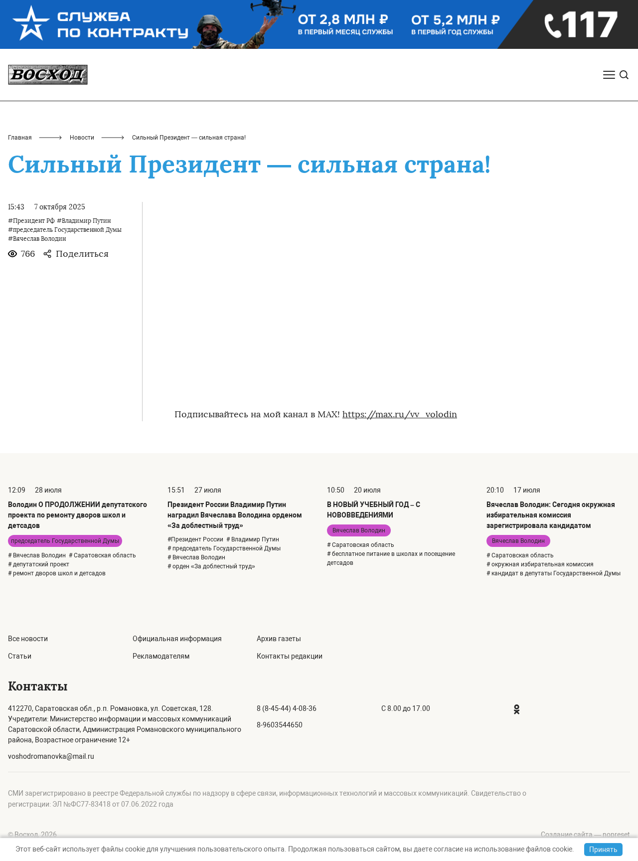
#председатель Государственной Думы (65, 229)
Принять (603, 850)
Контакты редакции (289, 656)
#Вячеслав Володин (37, 238)
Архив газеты (279, 639)
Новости (82, 137)
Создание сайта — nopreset (585, 835)
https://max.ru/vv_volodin (399, 414)
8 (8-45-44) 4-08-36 (287, 708)
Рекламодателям (161, 656)
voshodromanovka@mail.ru (51, 756)
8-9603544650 (280, 725)
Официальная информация (177, 639)
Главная (20, 137)
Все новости (28, 639)
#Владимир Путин (84, 220)
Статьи (19, 656)
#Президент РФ (31, 220)
